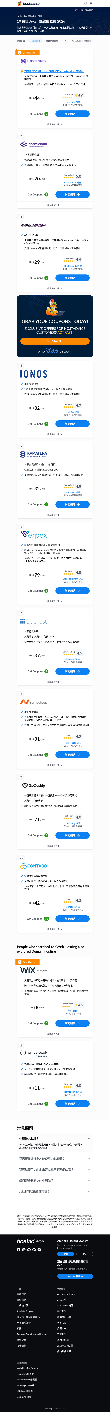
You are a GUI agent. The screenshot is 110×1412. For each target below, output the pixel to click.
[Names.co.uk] (33, 1054)
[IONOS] (33, 374)
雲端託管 (61, 1334)
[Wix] (33, 970)
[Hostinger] (33, 61)
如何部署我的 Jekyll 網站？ (36, 1180)
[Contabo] (33, 866)
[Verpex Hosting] (33, 535)
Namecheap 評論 (72, 742)
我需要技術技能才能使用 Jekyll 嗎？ (42, 1158)
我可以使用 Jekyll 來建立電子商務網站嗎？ (46, 1169)
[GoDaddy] (33, 785)
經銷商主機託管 (65, 1345)
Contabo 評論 (73, 906)
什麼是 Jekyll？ (29, 1138)
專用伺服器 (63, 1339)
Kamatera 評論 (73, 492)
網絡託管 (21, 40)
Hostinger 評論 (72, 101)
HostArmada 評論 (73, 265)
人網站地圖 (22, 1305)
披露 (19, 1328)
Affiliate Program (25, 1311)
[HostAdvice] (28, 3)
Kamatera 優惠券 (25, 1373)
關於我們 (21, 1294)
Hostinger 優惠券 (25, 1385)
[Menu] (91, 3)
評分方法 (79, 10)
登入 (85, 1254)
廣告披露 (89, 10)
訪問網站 (70, 113)
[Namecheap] (33, 702)
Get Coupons (37, 113)
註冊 (66, 1254)
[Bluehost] (33, 621)
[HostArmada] (33, 225)
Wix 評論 (72, 1011)
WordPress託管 (65, 1305)
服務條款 (21, 1345)
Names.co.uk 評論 (73, 1091)
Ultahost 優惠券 (25, 1391)
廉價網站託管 (52, 40)
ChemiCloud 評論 (72, 182)
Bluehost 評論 (73, 659)
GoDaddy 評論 (73, 823)
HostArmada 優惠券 (27, 1379)
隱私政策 (21, 1339)
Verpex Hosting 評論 (73, 578)
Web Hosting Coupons (28, 1368)
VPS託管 (61, 1322)
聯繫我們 (21, 1299)
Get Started (55, 341)
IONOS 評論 (73, 411)
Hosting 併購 (74, 1276)
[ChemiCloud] (33, 144)
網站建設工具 (64, 1351)
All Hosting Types (66, 1294)
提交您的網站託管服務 (28, 1316)
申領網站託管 (24, 1322)
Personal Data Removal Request (32, 1334)
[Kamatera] (33, 454)
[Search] (85, 3)
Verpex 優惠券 (24, 1396)
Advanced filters (83, 40)
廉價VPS (61, 1328)
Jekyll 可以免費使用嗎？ (34, 1191)
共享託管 (61, 1311)
